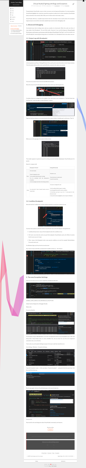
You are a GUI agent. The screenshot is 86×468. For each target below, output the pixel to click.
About (13, 10)
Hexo (50, 465)
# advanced (49, 453)
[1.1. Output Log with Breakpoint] (74, 38)
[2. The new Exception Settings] (74, 277)
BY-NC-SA (55, 437)
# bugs (53, 453)
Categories (13, 17)
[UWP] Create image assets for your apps (35, 456)
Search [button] (13, 21)
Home (13, 8)
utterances (63, 461)
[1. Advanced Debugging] (74, 25)
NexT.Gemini (54, 465)
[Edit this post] (73, 4)
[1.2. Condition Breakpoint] (74, 201)
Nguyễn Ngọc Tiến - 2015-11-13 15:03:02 (65, 456)
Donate (50, 429)
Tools (13, 12)
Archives (13, 19)
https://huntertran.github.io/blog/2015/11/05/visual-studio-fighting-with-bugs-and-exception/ (50, 435)
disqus (36, 461)
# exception (57, 453)
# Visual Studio (44, 453)
